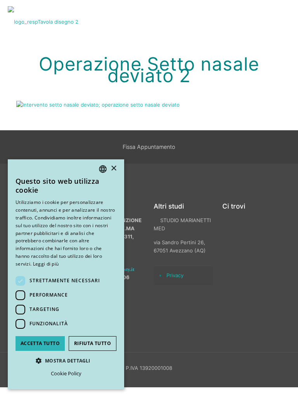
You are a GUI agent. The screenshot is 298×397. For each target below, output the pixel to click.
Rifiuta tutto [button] (92, 343)
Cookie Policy (66, 373)
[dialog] (66, 274)
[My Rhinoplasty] (43, 21)
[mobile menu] (285, 21)
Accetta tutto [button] (40, 343)
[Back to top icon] (251, 381)
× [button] (113, 168)
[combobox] (103, 169)
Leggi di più (46, 264)
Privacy (175, 275)
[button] (66, 361)
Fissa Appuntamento (149, 146)
